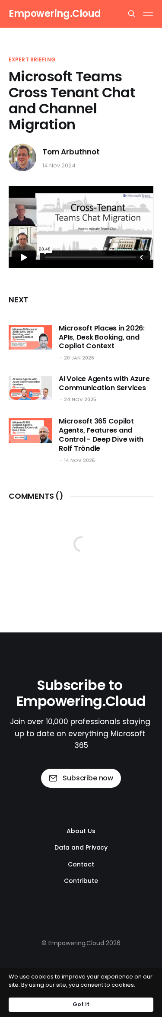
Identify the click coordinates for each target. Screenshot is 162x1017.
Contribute (81, 880)
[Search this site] (131, 13)
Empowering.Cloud (55, 14)
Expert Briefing (32, 59)
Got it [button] (81, 1004)
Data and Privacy (81, 847)
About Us (81, 831)
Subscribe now (88, 778)
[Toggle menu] (148, 13)
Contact (81, 864)
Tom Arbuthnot (71, 152)
